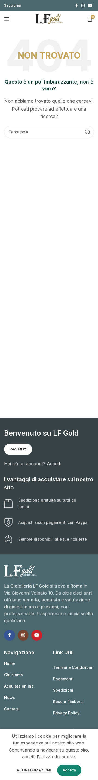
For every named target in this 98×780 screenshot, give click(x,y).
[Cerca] (87, 132)
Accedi (54, 463)
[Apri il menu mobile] (6, 19)
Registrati (18, 449)
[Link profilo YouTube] (90, 5)
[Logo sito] (49, 18)
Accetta (69, 770)
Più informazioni (34, 770)
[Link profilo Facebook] (76, 5)
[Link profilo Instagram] (83, 5)
